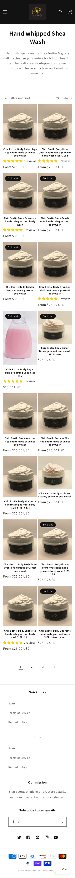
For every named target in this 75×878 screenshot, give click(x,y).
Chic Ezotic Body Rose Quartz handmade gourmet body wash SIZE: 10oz (55, 152)
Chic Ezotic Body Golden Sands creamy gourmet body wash (20, 290)
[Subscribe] (61, 822)
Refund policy (17, 722)
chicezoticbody (32, 870)
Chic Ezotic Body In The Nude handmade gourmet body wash (55, 441)
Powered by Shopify (48, 870)
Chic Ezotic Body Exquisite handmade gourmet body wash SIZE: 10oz (20, 634)
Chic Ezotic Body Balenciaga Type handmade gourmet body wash (20, 152)
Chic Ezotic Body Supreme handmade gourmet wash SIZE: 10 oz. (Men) (55, 634)
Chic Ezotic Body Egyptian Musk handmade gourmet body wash (55, 290)
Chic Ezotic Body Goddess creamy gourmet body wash (54, 495)
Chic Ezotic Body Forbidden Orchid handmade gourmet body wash (20, 567)
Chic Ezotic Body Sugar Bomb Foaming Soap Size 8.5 (20, 372)
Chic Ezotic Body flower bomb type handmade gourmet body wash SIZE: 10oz (55, 569)
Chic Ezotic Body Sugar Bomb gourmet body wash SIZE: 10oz (54, 351)
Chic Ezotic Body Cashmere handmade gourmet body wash (20, 221)
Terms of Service (19, 713)
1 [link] (20, 667)
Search (13, 703)
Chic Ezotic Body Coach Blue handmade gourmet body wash (55, 221)
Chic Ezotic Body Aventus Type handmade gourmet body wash (20, 441)
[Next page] (54, 666)
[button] (5, 12)
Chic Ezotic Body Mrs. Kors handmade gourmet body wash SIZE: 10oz (20, 504)
